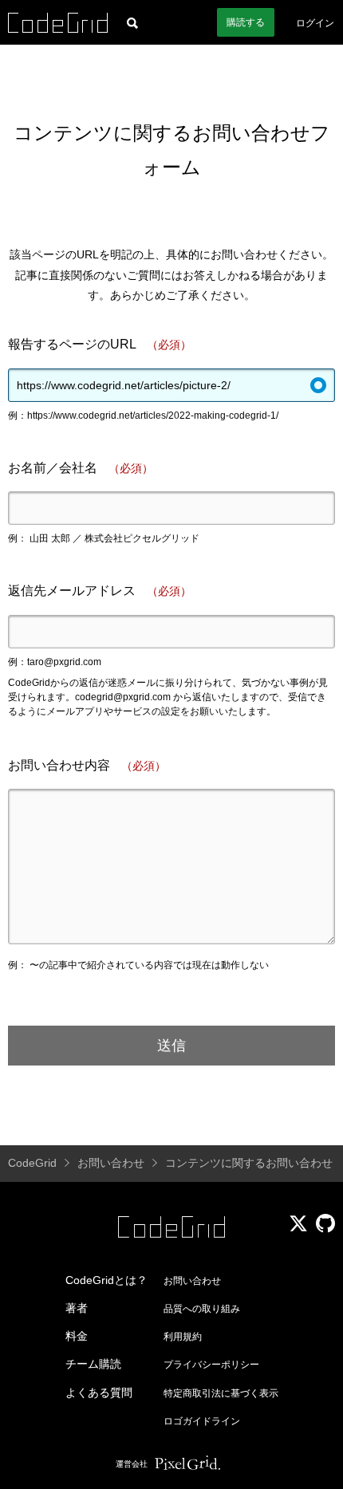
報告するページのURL (99, 344)
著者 (76, 1308)
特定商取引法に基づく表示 (221, 1393)
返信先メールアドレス (99, 590)
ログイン (315, 23)
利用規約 (183, 1336)
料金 (76, 1335)
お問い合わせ (192, 1280)
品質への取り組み (202, 1308)
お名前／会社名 (80, 468)
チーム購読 (93, 1363)
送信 (171, 1046)
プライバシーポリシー (211, 1364)
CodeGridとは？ (106, 1280)
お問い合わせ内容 (87, 765)
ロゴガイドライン (202, 1421)
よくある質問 (98, 1392)
